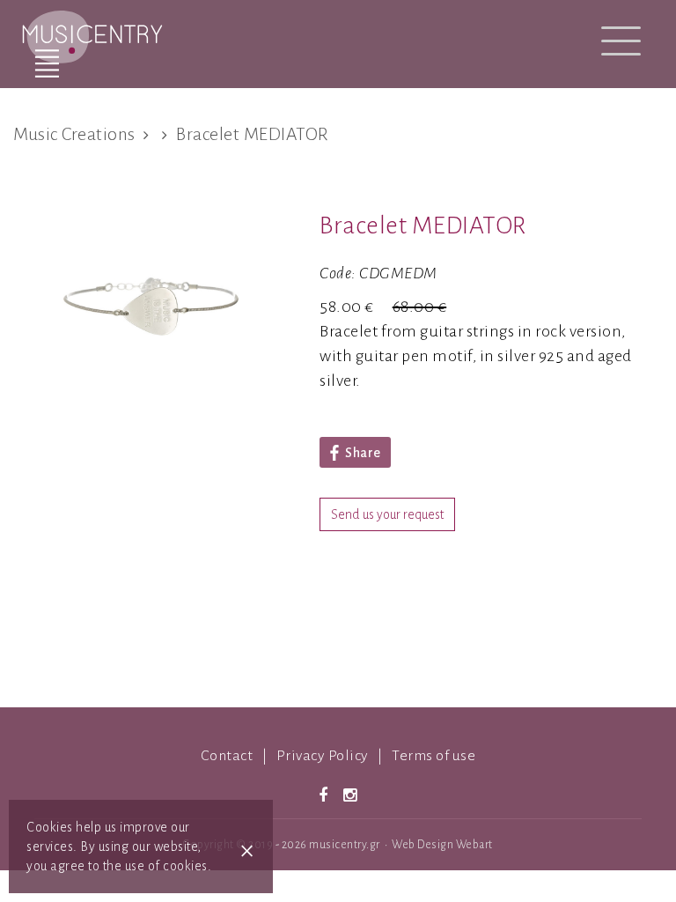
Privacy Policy (322, 756)
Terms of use (433, 756)
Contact (227, 756)
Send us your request (387, 514)
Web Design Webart (442, 845)
